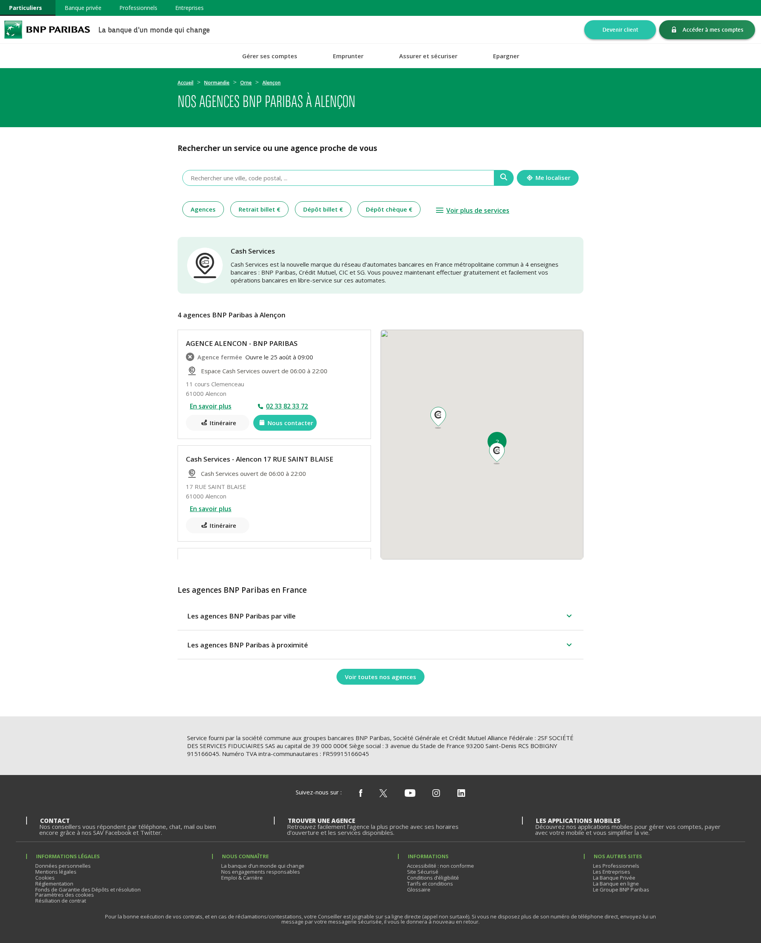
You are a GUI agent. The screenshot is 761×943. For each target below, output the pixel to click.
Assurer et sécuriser (428, 56)
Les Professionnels (616, 865)
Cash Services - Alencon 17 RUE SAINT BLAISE (259, 459)
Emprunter (348, 56)
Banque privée (83, 7)
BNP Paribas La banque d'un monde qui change (47, 29)
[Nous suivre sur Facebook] (360, 793)
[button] (497, 454)
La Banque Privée (614, 877)
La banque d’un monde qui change (262, 865)
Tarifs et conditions (430, 883)
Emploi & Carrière (242, 877)
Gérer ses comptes (269, 56)
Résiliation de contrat (60, 900)
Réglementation (54, 883)
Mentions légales (55, 871)
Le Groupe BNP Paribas (621, 889)
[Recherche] (504, 178)
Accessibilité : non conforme (440, 865)
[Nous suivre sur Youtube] (410, 793)
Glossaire (418, 889)
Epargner (506, 56)
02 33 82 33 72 (287, 406)
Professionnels (138, 7)
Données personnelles (63, 865)
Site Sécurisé (422, 871)
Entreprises (189, 7)
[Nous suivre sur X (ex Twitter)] (383, 793)
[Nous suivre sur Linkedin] (461, 793)
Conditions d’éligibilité (433, 877)
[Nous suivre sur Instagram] (436, 793)
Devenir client (620, 29)
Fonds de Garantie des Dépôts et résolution (88, 889)
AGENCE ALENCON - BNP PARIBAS (242, 343)
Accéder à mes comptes (713, 29)
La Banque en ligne (616, 883)
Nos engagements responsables (260, 871)
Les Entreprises (611, 871)
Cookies (45, 877)
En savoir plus (210, 406)
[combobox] (338, 178)
